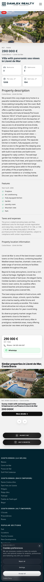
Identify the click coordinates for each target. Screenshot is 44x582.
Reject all (22, 561)
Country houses (7, 536)
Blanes (3, 462)
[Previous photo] (3, 26)
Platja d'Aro (5, 492)
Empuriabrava (6, 516)
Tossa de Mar (6, 469)
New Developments (8, 539)
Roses (3, 519)
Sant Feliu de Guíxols (9, 486)
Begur (3, 503)
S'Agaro (4, 489)
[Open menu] (40, 4)
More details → (22, 414)
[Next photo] (40, 26)
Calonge (4, 496)
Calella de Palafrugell (9, 499)
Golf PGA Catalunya (8, 472)
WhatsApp (13, 350)
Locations (5, 533)
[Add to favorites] (40, 13)
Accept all (22, 573)
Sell (2, 529)
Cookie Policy (7, 578)
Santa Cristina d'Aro (8, 482)
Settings (22, 567)
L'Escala (4, 513)
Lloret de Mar (6, 465)
